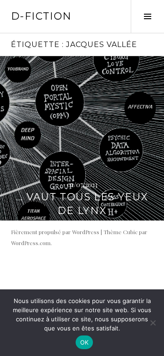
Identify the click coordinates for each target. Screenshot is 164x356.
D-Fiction (41, 16)
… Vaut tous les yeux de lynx (82, 204)
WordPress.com (31, 242)
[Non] (152, 322)
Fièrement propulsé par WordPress (55, 232)
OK (84, 342)
